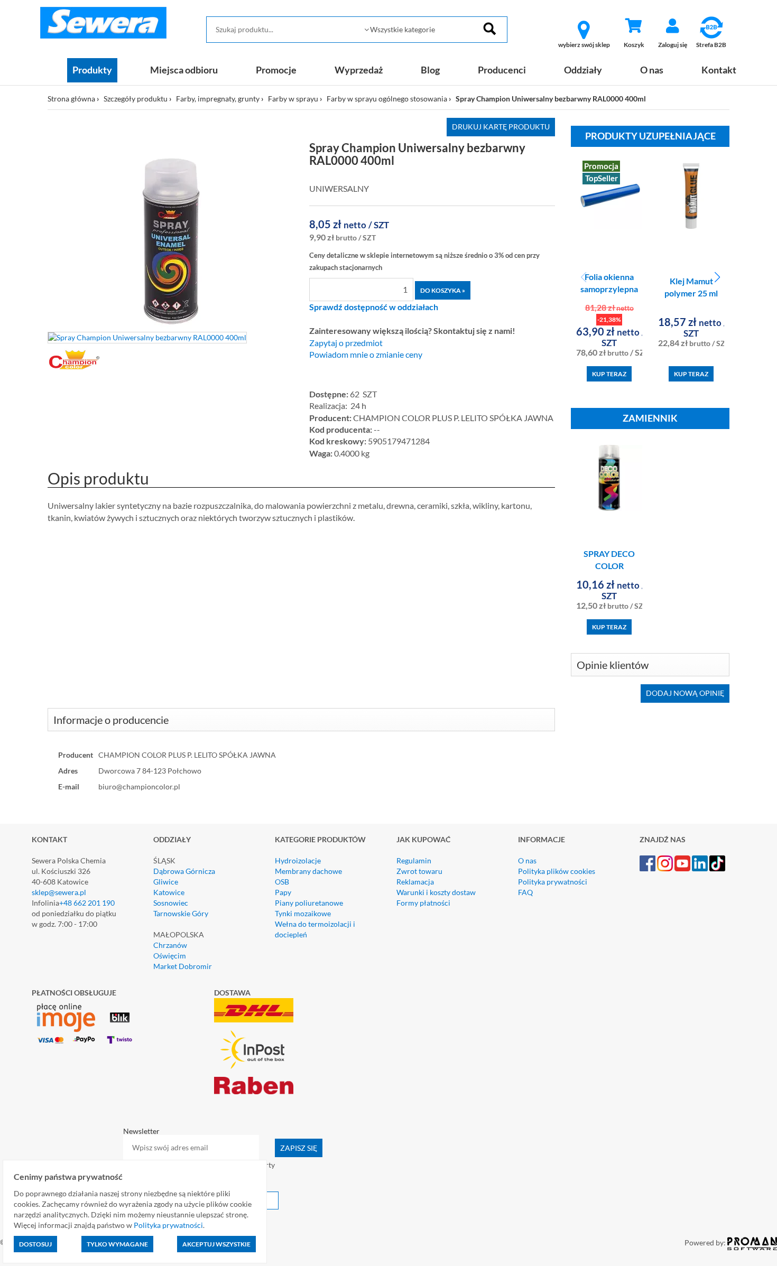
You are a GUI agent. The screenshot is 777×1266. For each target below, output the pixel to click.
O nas (651, 70)
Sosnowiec (170, 902)
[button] (717, 277)
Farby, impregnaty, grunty (218, 98)
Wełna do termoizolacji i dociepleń (315, 929)
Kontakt (718, 70)
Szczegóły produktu (136, 98)
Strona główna (71, 98)
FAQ (525, 892)
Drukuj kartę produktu (501, 126)
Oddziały (583, 70)
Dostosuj (35, 1244)
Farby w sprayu (293, 98)
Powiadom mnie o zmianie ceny (365, 354)
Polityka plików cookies (556, 871)
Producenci (502, 70)
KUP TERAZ (609, 374)
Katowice (168, 892)
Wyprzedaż (359, 70)
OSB (282, 881)
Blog (430, 70)
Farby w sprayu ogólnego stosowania (387, 98)
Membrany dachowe (308, 871)
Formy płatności (423, 902)
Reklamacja (415, 881)
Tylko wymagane (117, 1244)
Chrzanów (170, 945)
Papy (283, 892)
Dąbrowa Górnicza (184, 871)
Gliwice (165, 881)
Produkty (92, 70)
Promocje (276, 70)
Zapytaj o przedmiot (346, 343)
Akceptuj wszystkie (216, 1244)
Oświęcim (169, 955)
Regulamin (413, 860)
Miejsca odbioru (184, 70)
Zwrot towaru (419, 871)
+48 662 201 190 (87, 902)
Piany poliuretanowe (309, 902)
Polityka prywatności (552, 881)
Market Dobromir (182, 966)
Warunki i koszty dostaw (436, 892)
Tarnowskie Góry (180, 913)
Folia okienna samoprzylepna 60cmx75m (609, 289)
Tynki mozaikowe (303, 913)
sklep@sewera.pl (59, 892)
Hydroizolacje (298, 860)
